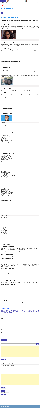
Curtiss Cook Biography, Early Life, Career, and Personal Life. (9, 368)
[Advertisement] (20, 352)
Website (2, 335)
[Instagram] (37, 2)
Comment (2, 318)
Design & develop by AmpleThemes (6, 406)
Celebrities (7, 308)
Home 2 (2, 400)
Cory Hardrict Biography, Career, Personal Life (7, 365)
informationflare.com (7, 8)
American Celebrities (3, 308)
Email (2, 332)
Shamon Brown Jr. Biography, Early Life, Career (7, 363)
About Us (4, 13)
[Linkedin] (38, 2)
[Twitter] (36, 2)
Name (2, 329)
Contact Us (9, 13)
